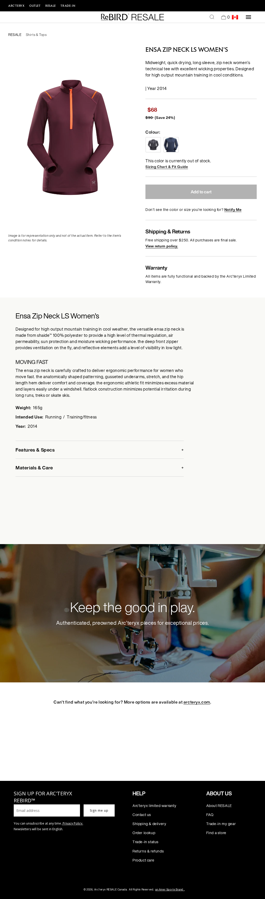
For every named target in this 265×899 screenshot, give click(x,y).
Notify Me (232, 209)
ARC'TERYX (16, 5)
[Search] (212, 17)
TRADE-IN (68, 5)
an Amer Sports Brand (170, 890)
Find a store (216, 832)
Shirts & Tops (36, 34)
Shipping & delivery (149, 823)
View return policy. (161, 246)
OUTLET (35, 5)
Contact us (141, 814)
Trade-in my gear (221, 823)
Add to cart (201, 192)
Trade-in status (145, 841)
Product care (143, 860)
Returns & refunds (148, 851)
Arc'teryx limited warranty (154, 805)
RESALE (50, 5)
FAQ (210, 814)
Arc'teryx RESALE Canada (110, 890)
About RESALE (219, 805)
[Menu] (248, 17)
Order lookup (143, 832)
